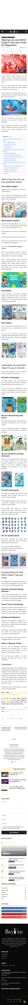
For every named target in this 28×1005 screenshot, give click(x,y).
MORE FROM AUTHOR (19, 769)
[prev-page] (2, 794)
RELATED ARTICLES (6, 769)
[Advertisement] (14, 15)
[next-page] (5, 794)
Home (2, 35)
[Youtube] (20, 1001)
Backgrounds (11, 880)
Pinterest (24, 709)
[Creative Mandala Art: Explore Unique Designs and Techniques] (4, 879)
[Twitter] (10, 50)
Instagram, (18, 709)
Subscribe (23, 917)
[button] (2, 32)
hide (10, 136)
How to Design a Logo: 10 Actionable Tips (10, 983)
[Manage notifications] (24, 1002)
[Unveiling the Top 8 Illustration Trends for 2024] (4, 868)
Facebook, (6, 709)
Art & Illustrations (16, 35)
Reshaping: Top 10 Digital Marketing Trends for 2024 (6, 729)
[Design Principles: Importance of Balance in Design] (4, 860)
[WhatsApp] (17, 50)
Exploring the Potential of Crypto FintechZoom (21, 728)
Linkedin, (11, 709)
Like (25, 908)
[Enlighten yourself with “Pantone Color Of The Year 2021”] (4, 872)
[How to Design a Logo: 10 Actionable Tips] (5, 774)
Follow (24, 911)
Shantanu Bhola (14, 745)
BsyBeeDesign (7, 700)
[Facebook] (7, 50)
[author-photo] (14, 742)
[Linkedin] (20, 50)
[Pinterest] (14, 50)
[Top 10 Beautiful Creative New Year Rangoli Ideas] (5, 781)
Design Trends (8, 35)
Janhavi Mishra (13, 853)
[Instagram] (11, 1001)
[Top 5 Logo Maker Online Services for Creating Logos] (5, 788)
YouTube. (6, 711)
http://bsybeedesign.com (14, 746)
